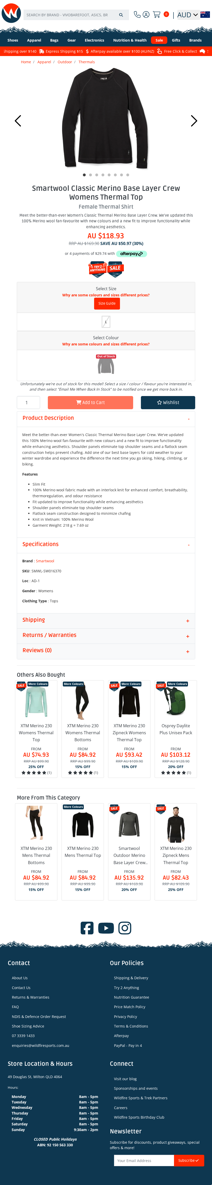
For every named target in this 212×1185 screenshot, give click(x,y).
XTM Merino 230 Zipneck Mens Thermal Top (176, 855)
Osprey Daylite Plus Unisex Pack (176, 729)
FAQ (15, 1006)
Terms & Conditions (131, 1026)
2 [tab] (90, 175)
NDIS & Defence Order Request (39, 1016)
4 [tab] (102, 175)
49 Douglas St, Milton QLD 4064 (35, 1076)
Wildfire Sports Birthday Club (139, 1117)
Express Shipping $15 (51, 51)
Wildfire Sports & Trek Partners (141, 1097)
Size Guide (107, 303)
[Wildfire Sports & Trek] (11, 13)
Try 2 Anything (126, 987)
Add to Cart (93, 402)
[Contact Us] (137, 15)
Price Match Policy (129, 1006)
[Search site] (121, 15)
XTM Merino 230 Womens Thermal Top (36, 732)
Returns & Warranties (30, 997)
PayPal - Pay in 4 (128, 1045)
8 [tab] (127, 175)
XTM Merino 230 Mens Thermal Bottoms (36, 855)
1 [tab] (84, 175)
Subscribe (186, 1160)
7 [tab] (121, 175)
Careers (120, 1107)
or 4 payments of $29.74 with (90, 253)
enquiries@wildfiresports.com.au (40, 1045)
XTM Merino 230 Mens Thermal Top (83, 852)
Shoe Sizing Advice (28, 1026)
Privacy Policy (125, 1016)
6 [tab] (115, 175)
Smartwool (45, 560)
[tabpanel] (106, 119)
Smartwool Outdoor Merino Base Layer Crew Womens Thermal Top (129, 856)
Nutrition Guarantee (131, 997)
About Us (20, 977)
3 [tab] (96, 175)
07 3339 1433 (23, 1035)
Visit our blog (125, 1078)
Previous (17, 120)
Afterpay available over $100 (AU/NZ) (109, 51)
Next (194, 120)
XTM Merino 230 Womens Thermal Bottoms (82, 732)
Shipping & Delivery (131, 977)
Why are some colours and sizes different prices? (106, 295)
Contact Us (21, 987)
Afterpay (121, 1035)
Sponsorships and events (136, 1088)
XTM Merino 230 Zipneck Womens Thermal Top (129, 732)
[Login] (146, 15)
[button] (168, 402)
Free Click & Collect (168, 51)
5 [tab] (109, 175)
